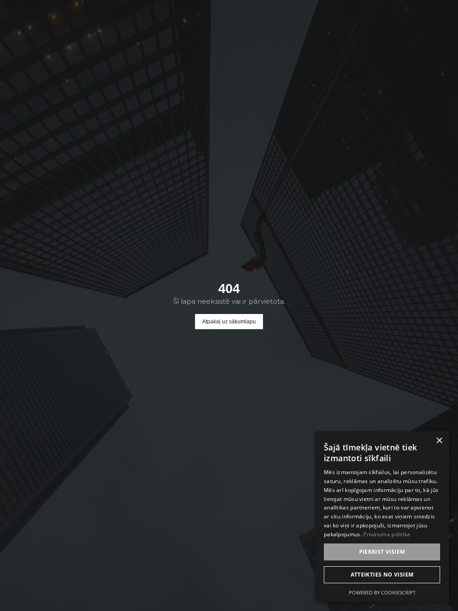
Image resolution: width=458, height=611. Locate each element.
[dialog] (382, 516)
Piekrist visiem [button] (382, 552)
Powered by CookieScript (382, 592)
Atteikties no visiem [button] (382, 574)
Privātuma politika (386, 534)
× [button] (439, 440)
